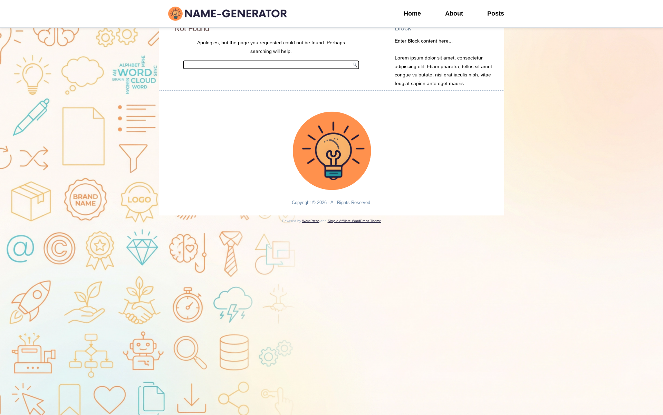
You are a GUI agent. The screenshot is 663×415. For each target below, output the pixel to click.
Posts (495, 13)
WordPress (310, 221)
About (454, 13)
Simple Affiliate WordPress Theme (354, 221)
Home (412, 13)
